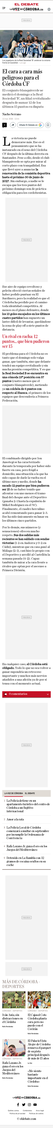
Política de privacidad (17, 1114)
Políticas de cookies (36, 1114)
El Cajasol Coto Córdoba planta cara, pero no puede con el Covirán (37, 1022)
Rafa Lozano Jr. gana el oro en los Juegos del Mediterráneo (27, 848)
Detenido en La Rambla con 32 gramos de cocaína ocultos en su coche (26, 861)
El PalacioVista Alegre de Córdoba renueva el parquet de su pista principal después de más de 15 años (39, 1049)
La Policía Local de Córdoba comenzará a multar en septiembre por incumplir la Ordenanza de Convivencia (28, 833)
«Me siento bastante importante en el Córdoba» (38, 1076)
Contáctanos (27, 1111)
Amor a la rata (15, 819)
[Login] (49, 10)
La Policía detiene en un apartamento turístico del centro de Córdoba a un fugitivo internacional (28, 806)
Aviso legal (40, 1111)
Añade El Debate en (28, 125)
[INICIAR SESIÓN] (49, 10)
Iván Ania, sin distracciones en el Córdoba (12, 1018)
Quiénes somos (13, 1111)
